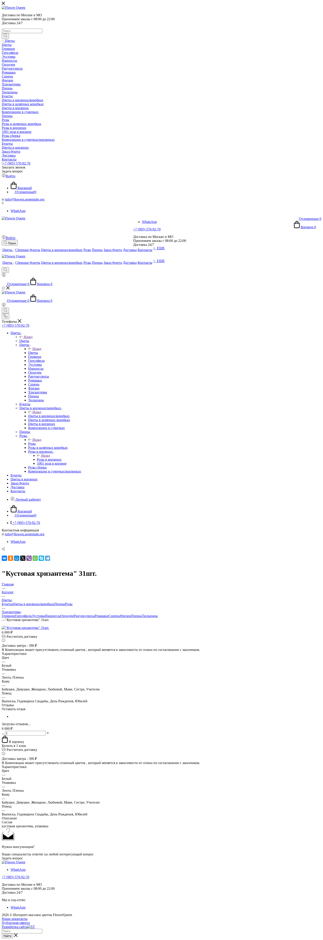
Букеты (7, 604)
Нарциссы (52, 616)
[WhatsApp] (35, 558)
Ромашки (102, 616)
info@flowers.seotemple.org (24, 199)
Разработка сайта (14, 927)
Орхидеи (67, 616)
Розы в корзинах (49, 459)
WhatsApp (18, 211)
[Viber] (29, 558)
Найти (7, 936)
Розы (32, 444)
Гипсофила (23, 616)
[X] (22, 558)
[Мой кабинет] (4, 275)
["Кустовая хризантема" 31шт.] (25, 628)
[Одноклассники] (10, 558)
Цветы (24, 341)
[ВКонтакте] (4, 558)
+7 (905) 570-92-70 (16, 163)
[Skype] (41, 558)
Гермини (8, 616)
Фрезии (125, 616)
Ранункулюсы (84, 616)
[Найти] (5, 36)
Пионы (59, 604)
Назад (28, 337)
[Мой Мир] (16, 558)
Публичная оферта (16, 923)
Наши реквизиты (14, 919)
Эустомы (38, 616)
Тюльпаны (150, 616)
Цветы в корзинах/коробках (49, 416)
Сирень (114, 616)
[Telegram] (47, 558)
